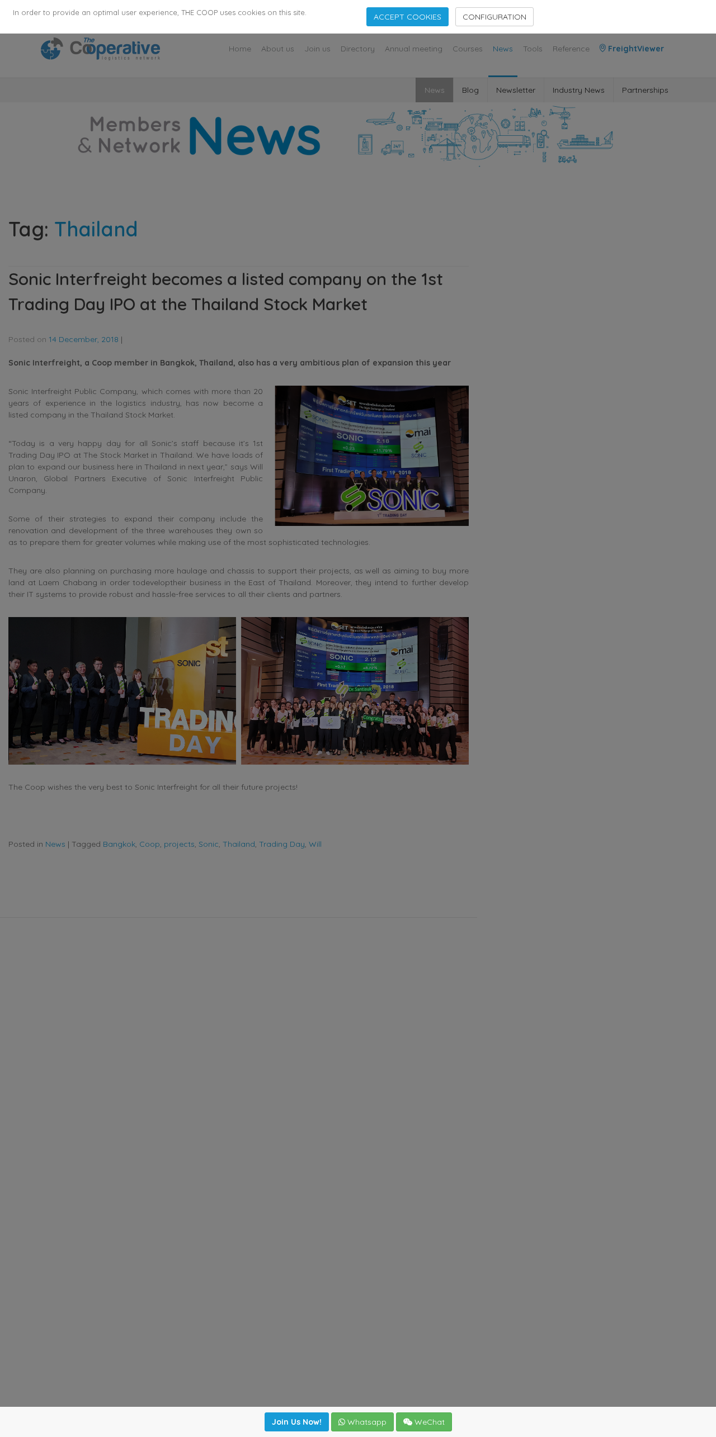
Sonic (209, 844)
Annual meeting (413, 49)
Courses (468, 49)
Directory (358, 49)
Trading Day (282, 844)
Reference (571, 49)
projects (179, 844)
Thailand (239, 844)
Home (240, 49)
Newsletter (515, 90)
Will (315, 844)
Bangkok (119, 844)
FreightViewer (635, 49)
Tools (533, 49)
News (503, 49)
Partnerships (645, 90)
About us (277, 49)
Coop (149, 844)
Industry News (579, 90)
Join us (317, 49)
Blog (470, 90)
